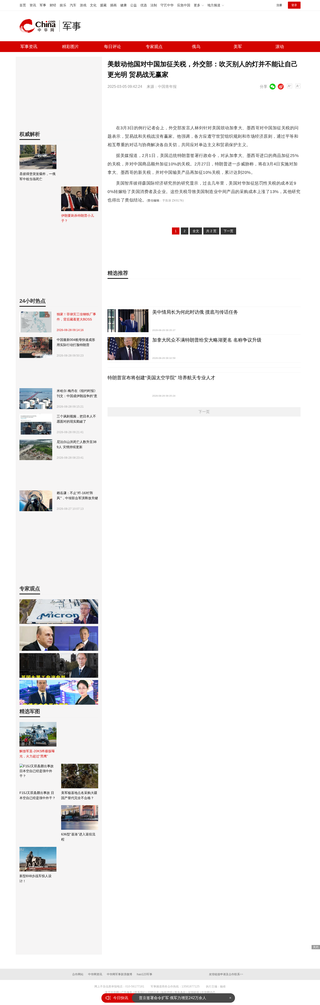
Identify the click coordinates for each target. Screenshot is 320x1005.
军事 (43, 5)
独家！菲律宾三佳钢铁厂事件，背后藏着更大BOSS (76, 316)
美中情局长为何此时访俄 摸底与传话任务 (195, 312)
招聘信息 (153, 992)
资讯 (33, 5)
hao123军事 (144, 974)
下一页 (228, 231)
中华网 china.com (39, 26)
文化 (93, 5)
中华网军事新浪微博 (119, 974)
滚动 (279, 46)
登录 (294, 5)
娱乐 (63, 5)
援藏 (103, 5)
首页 (22, 5)
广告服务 (126, 992)
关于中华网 (112, 992)
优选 (143, 5)
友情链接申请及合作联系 (226, 974)
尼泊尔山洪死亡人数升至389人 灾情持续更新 (77, 444)
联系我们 (140, 992)
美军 (238, 46)
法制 (153, 5)
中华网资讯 (95, 974)
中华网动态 (208, 992)
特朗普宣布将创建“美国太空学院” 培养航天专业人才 (161, 377)
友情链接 (193, 992)
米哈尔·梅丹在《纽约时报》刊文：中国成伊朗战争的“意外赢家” (77, 393)
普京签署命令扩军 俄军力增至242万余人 (172, 998)
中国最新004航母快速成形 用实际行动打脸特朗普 (76, 342)
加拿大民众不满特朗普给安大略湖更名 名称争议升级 (206, 339)
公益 (133, 5)
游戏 (83, 5)
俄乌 (196, 46)
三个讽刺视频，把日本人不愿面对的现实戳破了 (76, 418)
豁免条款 (180, 992)
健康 (123, 5)
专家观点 (154, 46)
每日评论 (112, 46)
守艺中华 (167, 5)
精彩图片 (70, 46)
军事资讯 (28, 46)
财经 (53, 5)
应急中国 (183, 5)
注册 (279, 5)
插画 (113, 5)
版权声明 (166, 992)
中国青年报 (167, 87)
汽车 (73, 5)
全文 (196, 231)
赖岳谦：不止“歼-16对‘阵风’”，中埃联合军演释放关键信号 (77, 496)
